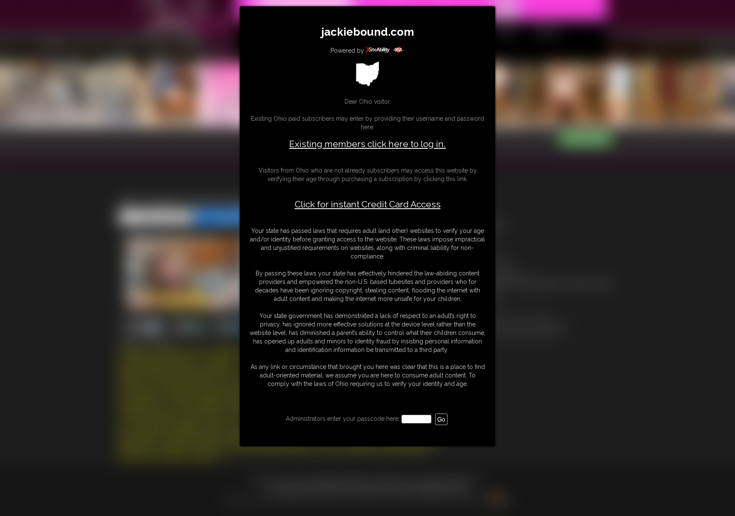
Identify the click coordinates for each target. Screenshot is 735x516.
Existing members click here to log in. (367, 144)
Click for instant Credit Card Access (368, 204)
